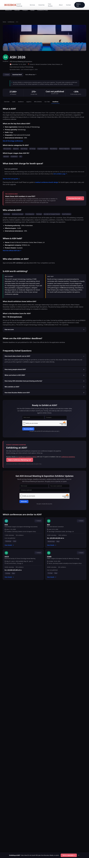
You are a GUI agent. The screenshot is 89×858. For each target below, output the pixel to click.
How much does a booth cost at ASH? (17, 356)
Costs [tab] (13, 101)
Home (4, 22)
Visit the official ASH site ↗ (12, 251)
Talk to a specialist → (68, 855)
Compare (25, 10)
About (61, 5)
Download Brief (17, 74)
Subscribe (24, 501)
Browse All (8, 10)
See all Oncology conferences (13, 141)
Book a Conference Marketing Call (19, 460)
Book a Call (78, 5)
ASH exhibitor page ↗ (60, 174)
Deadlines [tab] (55, 101)
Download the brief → (75, 198)
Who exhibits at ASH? (12, 387)
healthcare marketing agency (27, 457)
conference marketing (68, 457)
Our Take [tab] (47, 101)
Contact (68, 5)
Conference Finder (42, 10)
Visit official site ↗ (30, 74)
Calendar (17, 10)
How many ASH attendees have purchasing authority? (23, 381)
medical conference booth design (46, 182)
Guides (32, 10)
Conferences (11, 22)
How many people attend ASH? (15, 369)
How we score (9, 329)
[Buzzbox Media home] (10, 5)
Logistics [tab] (28, 101)
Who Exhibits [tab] (38, 101)
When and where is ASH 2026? (15, 375)
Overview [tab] (6, 101)
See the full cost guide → (11, 179)
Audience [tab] (21, 101)
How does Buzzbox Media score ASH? (17, 393)
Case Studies (50, 5)
